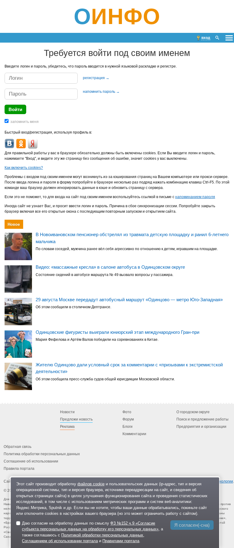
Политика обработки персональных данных (42, 454)
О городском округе (193, 412)
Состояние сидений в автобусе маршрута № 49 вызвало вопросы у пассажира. (104, 275)
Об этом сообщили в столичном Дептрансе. (73, 307)
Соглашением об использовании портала (60, 541)
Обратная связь (17, 447)
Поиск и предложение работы (202, 419)
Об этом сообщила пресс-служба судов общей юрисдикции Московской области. (105, 379)
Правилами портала (120, 541)
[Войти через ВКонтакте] (9, 143)
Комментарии (134, 434)
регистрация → (96, 78)
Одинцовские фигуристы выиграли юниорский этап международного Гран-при (117, 332)
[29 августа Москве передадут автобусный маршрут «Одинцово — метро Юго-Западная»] (18, 311)
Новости (67, 412)
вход (205, 38)
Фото (126, 412)
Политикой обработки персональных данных (102, 535)
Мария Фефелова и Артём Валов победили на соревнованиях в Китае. (97, 339)
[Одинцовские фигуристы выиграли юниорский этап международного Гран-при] (18, 344)
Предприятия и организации (201, 426)
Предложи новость (76, 419)
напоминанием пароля (195, 197)
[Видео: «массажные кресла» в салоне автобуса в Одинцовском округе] (18, 279)
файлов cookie (91, 484)
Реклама (67, 426)
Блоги (127, 426)
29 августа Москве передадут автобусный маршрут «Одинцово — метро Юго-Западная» (129, 299)
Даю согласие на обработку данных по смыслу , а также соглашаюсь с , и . (92, 532)
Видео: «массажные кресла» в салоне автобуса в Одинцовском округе (110, 267)
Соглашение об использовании (31, 461)
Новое (14, 224)
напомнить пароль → (101, 91)
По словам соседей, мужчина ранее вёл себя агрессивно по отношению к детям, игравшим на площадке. (127, 249)
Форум (128, 419)
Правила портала (19, 468)
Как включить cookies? (24, 168)
